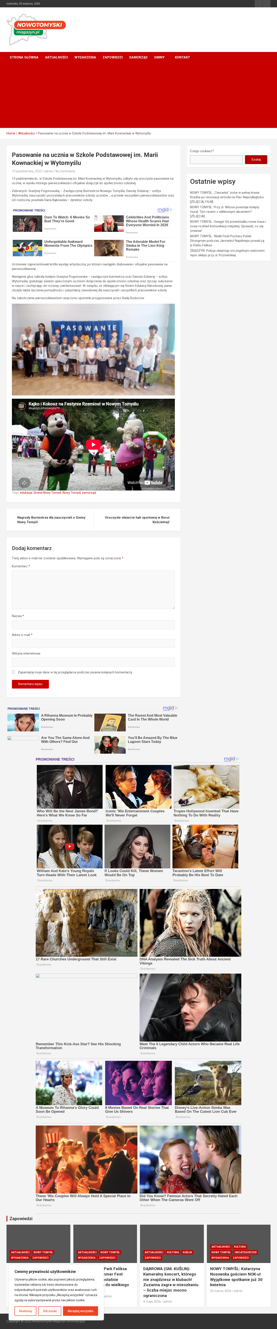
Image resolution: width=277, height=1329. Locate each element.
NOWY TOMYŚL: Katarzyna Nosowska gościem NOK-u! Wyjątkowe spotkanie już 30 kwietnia (236, 1276)
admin (48, 171)
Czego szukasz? (202, 151)
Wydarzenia (85, 57)
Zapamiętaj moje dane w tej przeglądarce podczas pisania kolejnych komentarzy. (75, 672)
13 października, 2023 (27, 171)
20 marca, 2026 (220, 1291)
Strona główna (24, 57)
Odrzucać (50, 1311)
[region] (56, 1292)
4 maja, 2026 (152, 1301)
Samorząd (138, 57)
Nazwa (18, 616)
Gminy (159, 57)
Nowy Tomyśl (72, 492)
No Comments (65, 171)
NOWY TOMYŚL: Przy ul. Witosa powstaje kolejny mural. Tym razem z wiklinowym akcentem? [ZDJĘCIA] (224, 211)
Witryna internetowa (26, 653)
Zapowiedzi (113, 57)
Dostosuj (25, 1311)
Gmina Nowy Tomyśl (47, 492)
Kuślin (187, 1252)
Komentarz (21, 566)
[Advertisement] (138, 95)
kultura (173, 1252)
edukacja (26, 492)
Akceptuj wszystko (80, 1311)
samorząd (89, 492)
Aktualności (56, 57)
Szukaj (256, 159)
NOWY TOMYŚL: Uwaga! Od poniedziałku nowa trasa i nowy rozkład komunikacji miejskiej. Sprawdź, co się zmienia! (228, 226)
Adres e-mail (22, 635)
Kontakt (182, 57)
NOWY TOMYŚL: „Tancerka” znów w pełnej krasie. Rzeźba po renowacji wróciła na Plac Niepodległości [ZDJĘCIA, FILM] (227, 197)
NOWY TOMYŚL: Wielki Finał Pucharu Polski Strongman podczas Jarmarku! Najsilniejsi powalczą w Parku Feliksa (227, 240)
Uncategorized (246, 1252)
